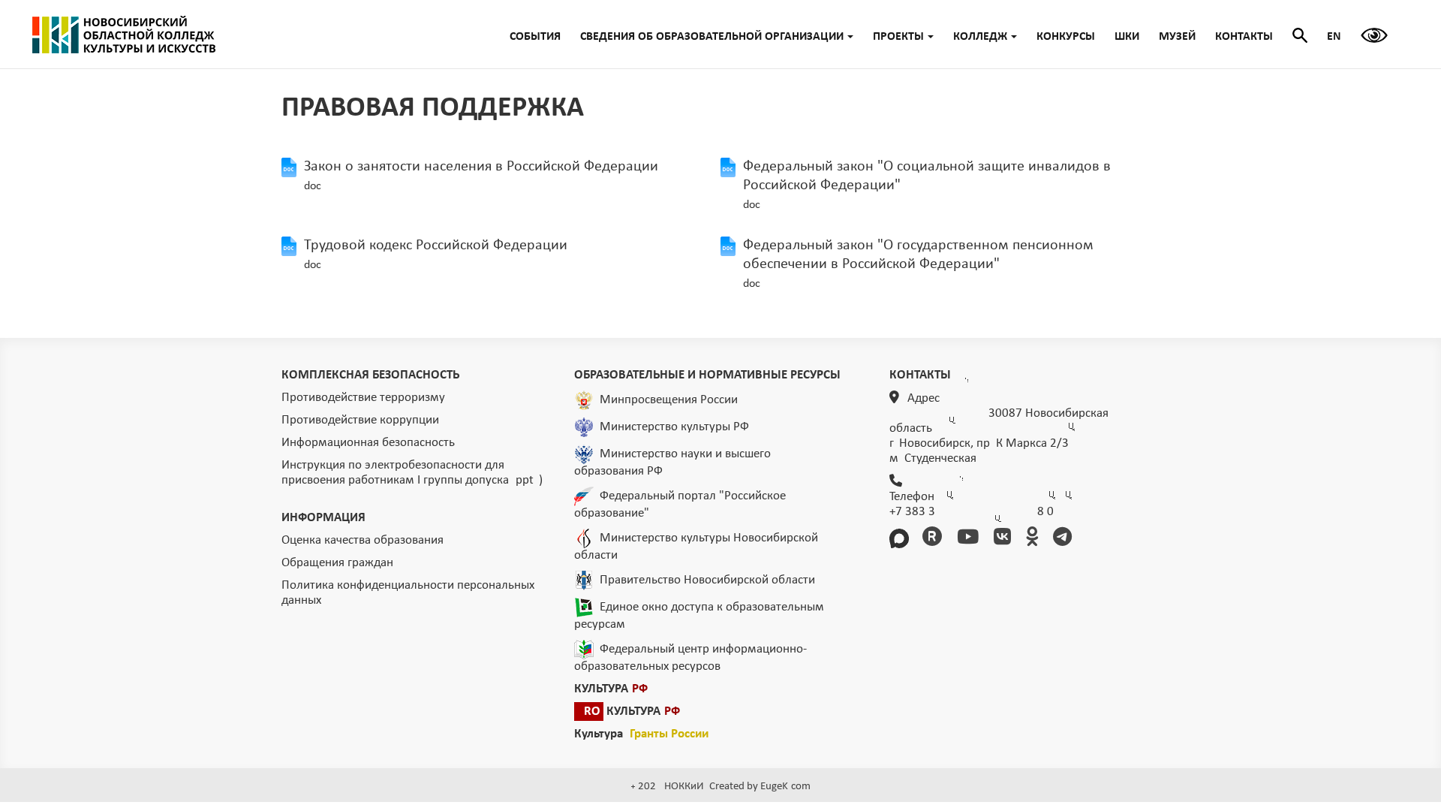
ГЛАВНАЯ (123, 34)
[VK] (1005, 539)
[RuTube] (934, 539)
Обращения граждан (337, 562)
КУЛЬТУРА (611, 689)
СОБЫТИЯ (535, 37)
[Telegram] (1065, 539)
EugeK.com (785, 786)
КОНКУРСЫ (1065, 37)
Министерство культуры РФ (674, 427)
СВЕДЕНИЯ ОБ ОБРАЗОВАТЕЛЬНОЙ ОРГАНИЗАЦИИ (712, 37)
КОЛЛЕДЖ (980, 37)
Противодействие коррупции (360, 420)
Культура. (641, 734)
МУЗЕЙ (1177, 37)
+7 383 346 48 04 (971, 511)
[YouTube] (970, 539)
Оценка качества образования (362, 540)
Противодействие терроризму (363, 397)
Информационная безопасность (368, 442)
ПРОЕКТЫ (898, 37)
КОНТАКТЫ (1244, 37)
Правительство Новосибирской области (707, 580)
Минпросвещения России (669, 399)
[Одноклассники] (1034, 539)
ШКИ (1127, 37)
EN (1334, 37)
